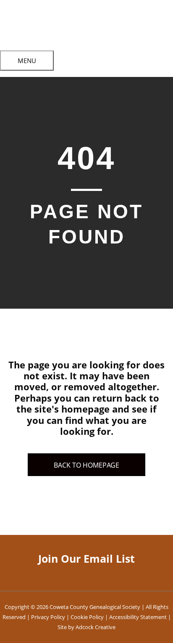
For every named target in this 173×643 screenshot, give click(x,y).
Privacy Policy (48, 617)
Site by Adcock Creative (86, 627)
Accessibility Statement (138, 617)
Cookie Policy (87, 617)
